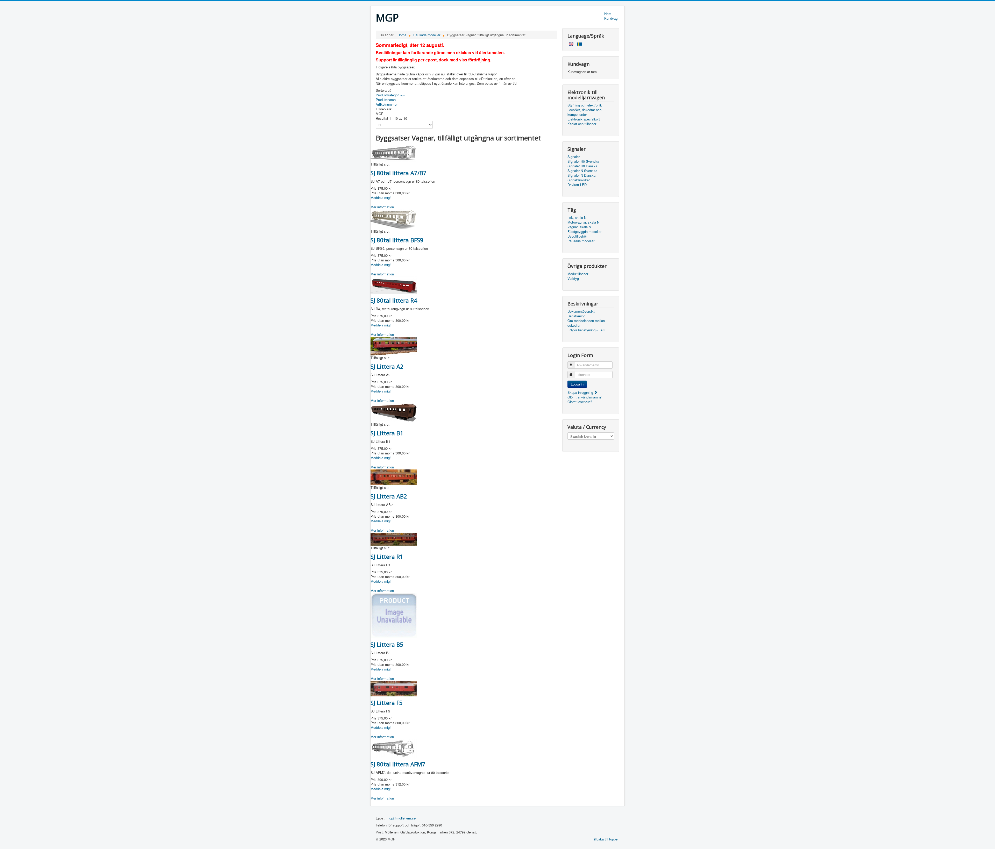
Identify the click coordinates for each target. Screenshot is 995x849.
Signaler (573, 156)
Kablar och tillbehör (581, 124)
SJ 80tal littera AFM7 (398, 764)
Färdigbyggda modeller (584, 231)
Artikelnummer (386, 104)
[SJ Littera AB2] (394, 476)
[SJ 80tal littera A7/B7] (394, 152)
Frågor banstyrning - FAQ (586, 330)
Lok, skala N (576, 217)
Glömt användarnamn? (584, 397)
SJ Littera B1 (387, 433)
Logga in (577, 384)
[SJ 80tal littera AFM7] (394, 747)
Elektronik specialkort (583, 119)
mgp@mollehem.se (401, 818)
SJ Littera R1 (387, 556)
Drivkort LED (577, 184)
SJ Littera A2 (387, 366)
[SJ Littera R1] (394, 538)
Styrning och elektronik (584, 105)
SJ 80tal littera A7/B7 (399, 173)
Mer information (382, 206)
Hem (607, 13)
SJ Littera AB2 (389, 496)
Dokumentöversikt (581, 311)
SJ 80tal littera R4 (394, 300)
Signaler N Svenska (582, 170)
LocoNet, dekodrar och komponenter (584, 112)
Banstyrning (576, 316)
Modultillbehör (577, 274)
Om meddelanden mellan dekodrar (586, 323)
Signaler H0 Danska (582, 166)
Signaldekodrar (578, 180)
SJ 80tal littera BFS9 (397, 240)
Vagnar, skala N (579, 227)
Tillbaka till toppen (605, 839)
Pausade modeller (580, 241)
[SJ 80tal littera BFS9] (394, 218)
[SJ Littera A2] (394, 345)
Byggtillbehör (577, 236)
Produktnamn (386, 99)
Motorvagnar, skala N (583, 222)
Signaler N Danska (581, 175)
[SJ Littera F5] (394, 688)
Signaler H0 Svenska (583, 161)
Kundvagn (611, 18)
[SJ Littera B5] (394, 614)
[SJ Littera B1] (394, 411)
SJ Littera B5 (387, 644)
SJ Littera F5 (387, 703)
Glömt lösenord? (579, 401)
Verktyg (573, 278)
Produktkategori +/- (390, 94)
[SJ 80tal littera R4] (394, 284)
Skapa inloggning (580, 392)
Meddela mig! (381, 197)
